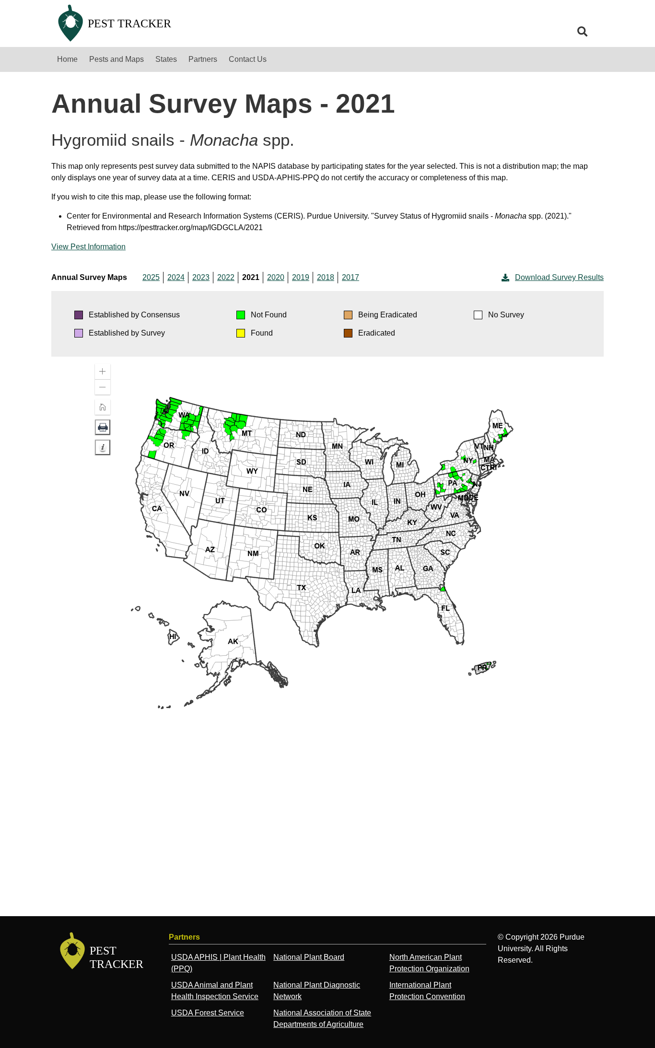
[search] (582, 31)
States (166, 59)
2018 (325, 277)
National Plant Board (308, 957)
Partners (202, 59)
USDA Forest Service (207, 1013)
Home (67, 59)
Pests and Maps (116, 59)
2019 (300, 277)
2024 (176, 277)
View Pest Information (88, 247)
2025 (151, 277)
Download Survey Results (559, 277)
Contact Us (248, 59)
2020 (275, 277)
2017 (350, 277)
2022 (225, 277)
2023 (201, 277)
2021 (250, 277)
